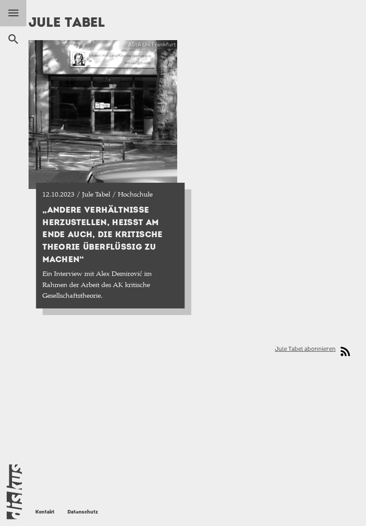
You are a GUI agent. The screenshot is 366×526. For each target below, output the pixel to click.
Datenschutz (82, 512)
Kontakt (44, 512)
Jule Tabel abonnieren (305, 348)
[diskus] (14, 491)
